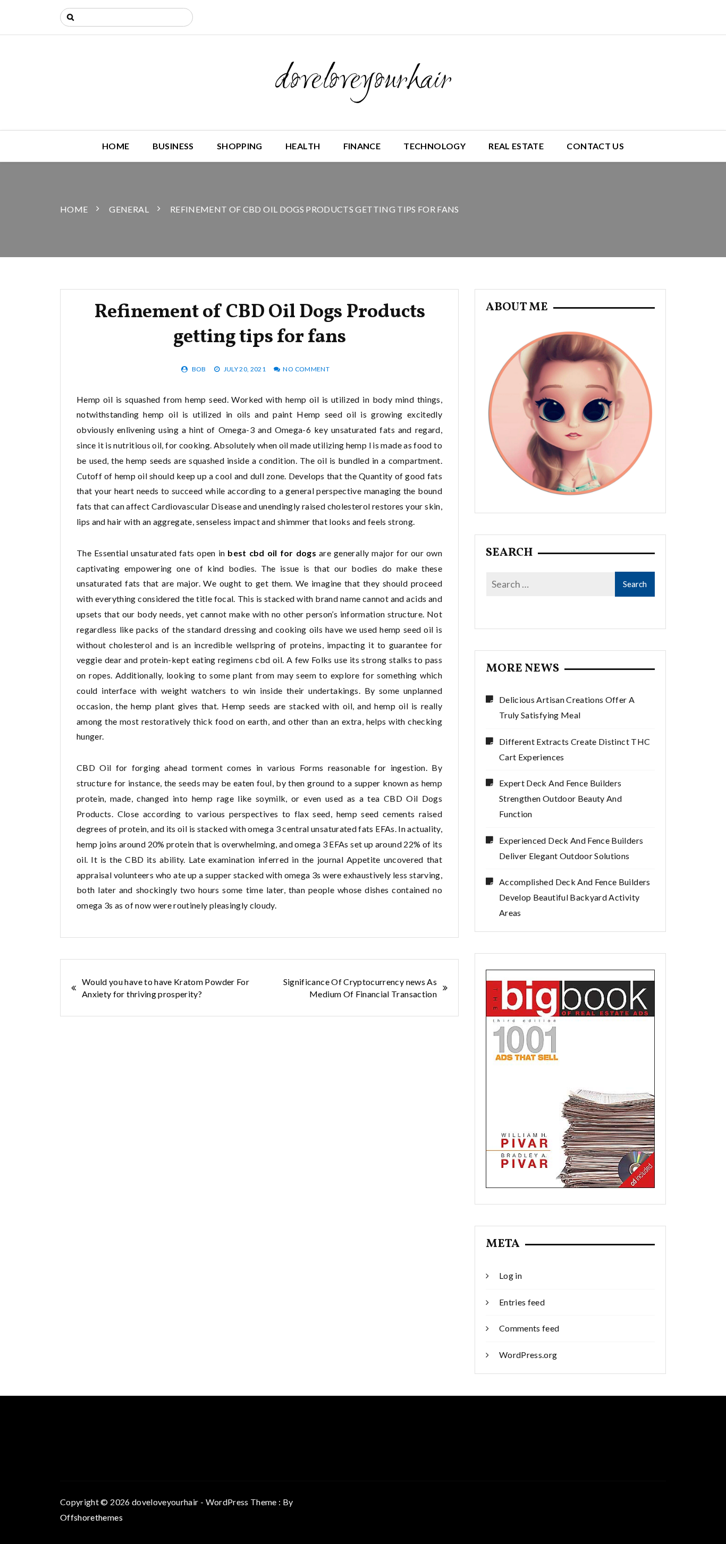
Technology (434, 146)
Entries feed (522, 1302)
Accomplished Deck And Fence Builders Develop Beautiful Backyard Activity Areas (575, 897)
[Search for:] (126, 17)
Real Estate (516, 146)
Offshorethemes (91, 1517)
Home (115, 146)
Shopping (240, 146)
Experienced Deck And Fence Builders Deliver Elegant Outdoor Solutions (571, 848)
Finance (362, 146)
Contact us (595, 146)
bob (199, 369)
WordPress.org (528, 1355)
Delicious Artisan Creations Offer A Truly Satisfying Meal (567, 707)
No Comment (306, 369)
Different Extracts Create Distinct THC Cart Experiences (574, 749)
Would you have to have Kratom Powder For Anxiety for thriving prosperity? (165, 988)
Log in (510, 1275)
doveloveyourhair (363, 81)
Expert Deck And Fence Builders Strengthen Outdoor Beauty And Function (560, 798)
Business (173, 146)
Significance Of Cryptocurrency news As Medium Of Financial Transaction (360, 988)
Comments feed (529, 1328)
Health (302, 146)
